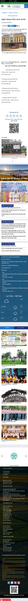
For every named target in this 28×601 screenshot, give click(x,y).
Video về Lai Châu (7, 480)
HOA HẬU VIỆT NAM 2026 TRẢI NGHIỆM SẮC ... (11, 402)
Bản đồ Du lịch (6, 541)
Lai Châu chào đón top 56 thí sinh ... (8, 421)
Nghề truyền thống (7, 509)
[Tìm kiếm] (26, 6)
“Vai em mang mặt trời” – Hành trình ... (9, 384)
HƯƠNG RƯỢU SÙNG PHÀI (9, 489)
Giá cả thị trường (6, 544)
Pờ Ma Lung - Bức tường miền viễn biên (10, 207)
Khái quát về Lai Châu (8, 482)
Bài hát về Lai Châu (7, 483)
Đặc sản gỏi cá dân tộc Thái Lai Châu (11, 494)
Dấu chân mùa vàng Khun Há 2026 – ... (9, 346)
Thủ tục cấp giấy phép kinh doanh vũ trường (11, 248)
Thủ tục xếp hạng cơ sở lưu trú (8, 246)
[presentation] (2, 147)
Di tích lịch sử (6, 507)
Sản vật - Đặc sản (7, 520)
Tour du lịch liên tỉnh (7, 550)
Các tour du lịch (6, 526)
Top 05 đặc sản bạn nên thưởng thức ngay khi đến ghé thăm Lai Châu (14, 496)
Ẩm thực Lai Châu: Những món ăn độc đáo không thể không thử (14, 491)
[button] (12, 161)
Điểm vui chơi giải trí (7, 532)
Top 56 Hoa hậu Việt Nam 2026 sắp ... (9, 440)
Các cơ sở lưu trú (7, 527)
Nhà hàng (5, 530)
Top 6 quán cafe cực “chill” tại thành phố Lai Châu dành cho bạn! (14, 499)
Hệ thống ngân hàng (12, 15)
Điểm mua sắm (6, 533)
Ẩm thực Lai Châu (7, 512)
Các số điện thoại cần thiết (9, 542)
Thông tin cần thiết (13, 12)
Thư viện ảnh (6, 518)
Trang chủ (4, 12)
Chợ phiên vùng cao (7, 515)
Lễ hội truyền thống (7, 510)
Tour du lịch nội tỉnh (7, 549)
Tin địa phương (6, 471)
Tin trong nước (6, 473)
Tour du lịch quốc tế (7, 539)
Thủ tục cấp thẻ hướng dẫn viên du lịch (10, 250)
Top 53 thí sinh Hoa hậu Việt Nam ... (8, 365)
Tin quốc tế (5, 474)
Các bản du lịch (6, 517)
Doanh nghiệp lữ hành (7, 529)
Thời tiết (5, 546)
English (15, 1)
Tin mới (7, 327)
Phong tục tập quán (7, 514)
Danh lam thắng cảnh (7, 506)
